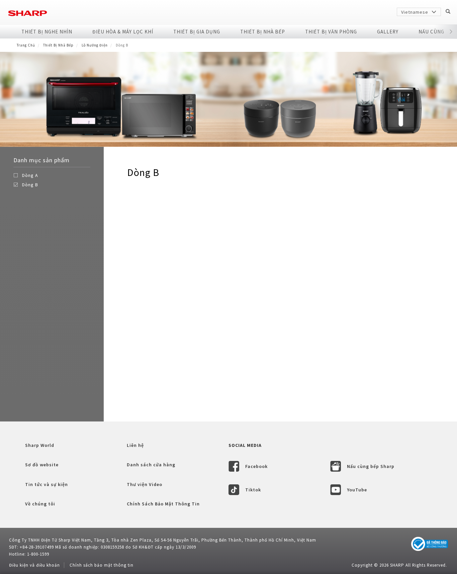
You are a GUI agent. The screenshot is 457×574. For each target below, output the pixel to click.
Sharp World (39, 445)
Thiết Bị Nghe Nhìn (46, 31)
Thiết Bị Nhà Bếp (262, 31)
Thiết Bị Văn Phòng (331, 31)
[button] (451, 31)
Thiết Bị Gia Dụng (196, 31)
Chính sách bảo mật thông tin (101, 565)
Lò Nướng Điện (95, 45)
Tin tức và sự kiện (46, 484)
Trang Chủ (26, 45)
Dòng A (30, 175)
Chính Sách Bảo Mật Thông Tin (163, 504)
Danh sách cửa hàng (151, 465)
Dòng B (30, 184)
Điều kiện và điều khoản (34, 565)
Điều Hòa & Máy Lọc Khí (122, 31)
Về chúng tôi (40, 504)
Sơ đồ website (42, 465)
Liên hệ (135, 445)
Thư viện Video (144, 484)
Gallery (387, 31)
